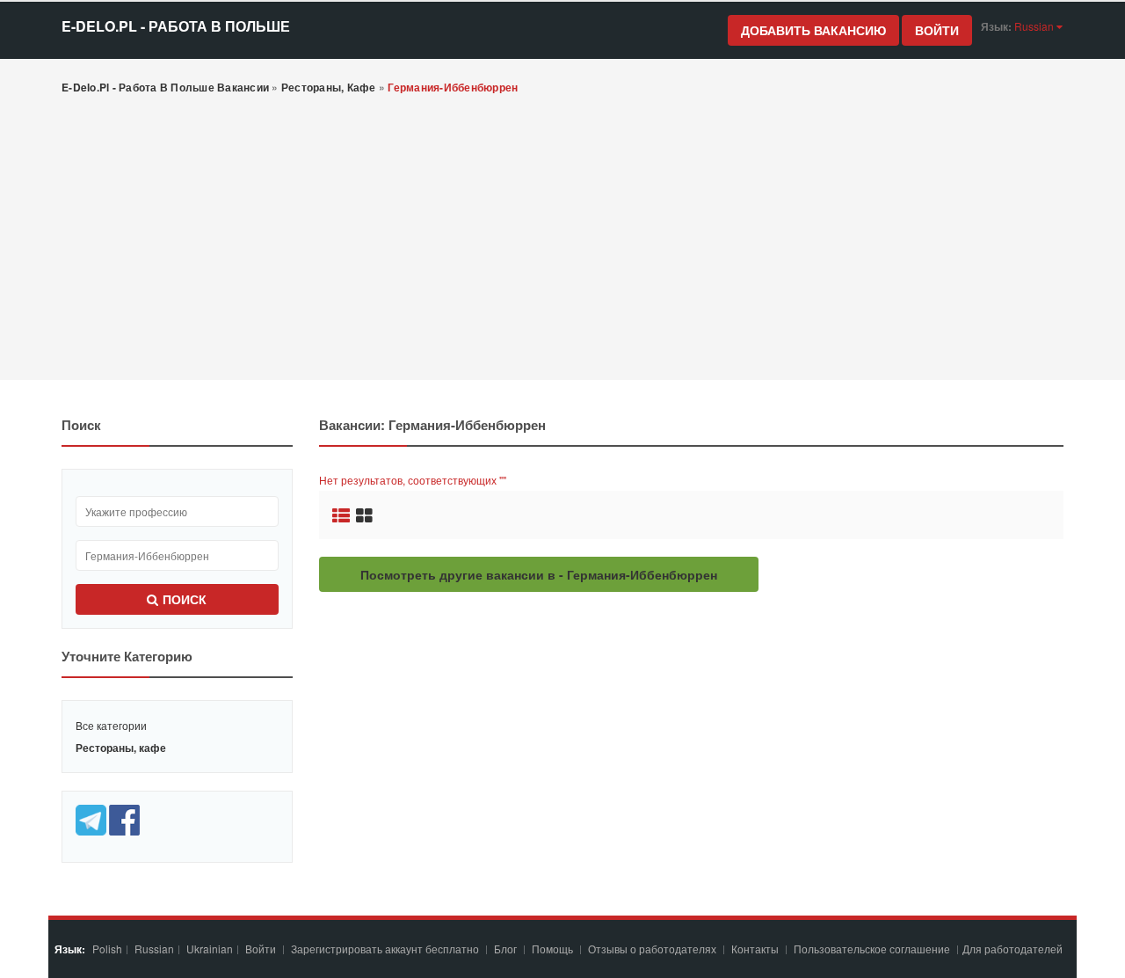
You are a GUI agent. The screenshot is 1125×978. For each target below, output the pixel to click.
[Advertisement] (562, 239)
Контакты (756, 948)
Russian (154, 948)
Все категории (111, 725)
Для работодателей (1013, 948)
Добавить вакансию (813, 30)
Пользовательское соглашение (873, 948)
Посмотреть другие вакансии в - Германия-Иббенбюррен (538, 574)
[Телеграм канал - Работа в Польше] (92, 818)
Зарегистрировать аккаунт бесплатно (386, 948)
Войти (937, 30)
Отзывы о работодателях (652, 948)
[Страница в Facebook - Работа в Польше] (124, 818)
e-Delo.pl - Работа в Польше (176, 26)
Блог (505, 948)
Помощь (552, 948)
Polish (107, 948)
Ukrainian (209, 948)
